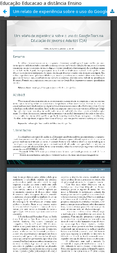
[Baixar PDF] (112, 11)
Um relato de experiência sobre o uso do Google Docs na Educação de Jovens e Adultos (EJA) (65, 11)
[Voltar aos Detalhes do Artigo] (5, 11)
